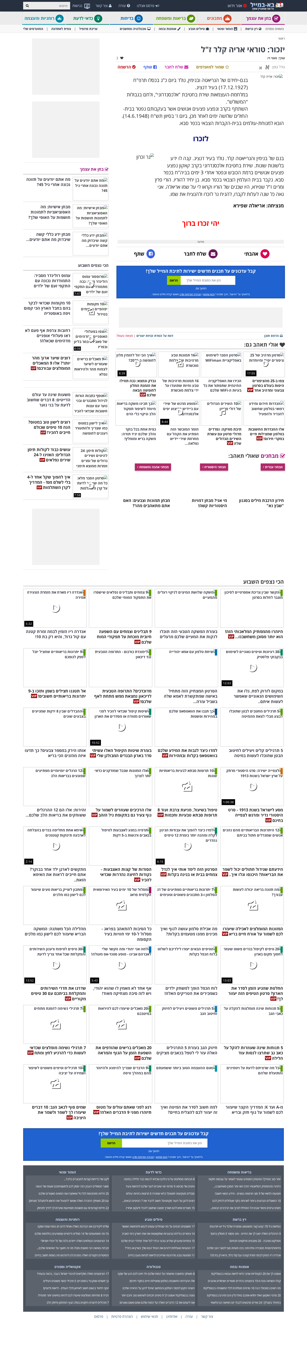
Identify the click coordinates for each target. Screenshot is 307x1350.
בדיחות (127, 18)
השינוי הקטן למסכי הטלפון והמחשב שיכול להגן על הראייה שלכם (158, 1288)
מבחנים (270, 455)
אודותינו (171, 1316)
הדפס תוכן (271, 336)
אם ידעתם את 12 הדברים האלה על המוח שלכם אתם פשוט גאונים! (157, 1302)
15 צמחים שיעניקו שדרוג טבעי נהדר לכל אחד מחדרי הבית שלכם (158, 1241)
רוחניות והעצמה (40, 18)
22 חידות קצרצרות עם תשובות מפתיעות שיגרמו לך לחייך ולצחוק (73, 1208)
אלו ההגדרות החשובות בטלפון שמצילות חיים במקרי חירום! (162, 1281)
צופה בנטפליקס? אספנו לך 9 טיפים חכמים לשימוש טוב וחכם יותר (158, 1295)
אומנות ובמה (167, 29)
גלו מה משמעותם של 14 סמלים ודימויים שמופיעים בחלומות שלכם (72, 1234)
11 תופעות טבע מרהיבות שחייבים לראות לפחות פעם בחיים (161, 1255)
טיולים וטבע (197, 29)
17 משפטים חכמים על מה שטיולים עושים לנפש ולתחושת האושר (158, 1226)
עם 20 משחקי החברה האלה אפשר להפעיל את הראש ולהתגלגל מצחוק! (69, 1201)
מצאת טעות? (124, 336)
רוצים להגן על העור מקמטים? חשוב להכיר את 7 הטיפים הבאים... (158, 1201)
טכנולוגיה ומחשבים (133, 29)
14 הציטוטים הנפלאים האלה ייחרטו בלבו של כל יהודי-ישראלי (75, 1241)
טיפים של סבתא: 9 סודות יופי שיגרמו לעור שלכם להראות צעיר (160, 1186)
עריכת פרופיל (88, 29)
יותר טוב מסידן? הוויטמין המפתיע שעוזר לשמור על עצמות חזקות (245, 1179)
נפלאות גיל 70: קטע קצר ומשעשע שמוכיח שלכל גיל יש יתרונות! (245, 1226)
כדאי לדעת (83, 18)
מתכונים (215, 18)
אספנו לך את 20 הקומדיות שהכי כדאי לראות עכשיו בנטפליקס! (246, 1274)
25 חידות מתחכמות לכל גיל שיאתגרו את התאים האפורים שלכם (74, 1193)
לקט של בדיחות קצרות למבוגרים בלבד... (86, 1179)
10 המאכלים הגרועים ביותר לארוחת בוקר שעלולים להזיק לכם (246, 1201)
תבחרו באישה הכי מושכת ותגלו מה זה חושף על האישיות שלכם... (73, 1248)
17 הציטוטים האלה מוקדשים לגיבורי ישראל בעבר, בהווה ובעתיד (73, 1274)
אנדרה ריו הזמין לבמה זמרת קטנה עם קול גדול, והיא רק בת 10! (245, 1255)
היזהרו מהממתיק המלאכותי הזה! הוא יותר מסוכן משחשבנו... (247, 1186)
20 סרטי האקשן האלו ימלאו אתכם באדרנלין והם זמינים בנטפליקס (244, 1295)
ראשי (281, 38)
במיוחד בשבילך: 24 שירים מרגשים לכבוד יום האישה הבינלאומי (246, 1302)
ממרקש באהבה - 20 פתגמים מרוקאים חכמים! (255, 1241)
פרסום (98, 1316)
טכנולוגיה (154, 1266)
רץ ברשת (251, 29)
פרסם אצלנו (145, 5)
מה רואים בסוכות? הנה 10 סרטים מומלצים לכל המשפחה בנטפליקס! (242, 1288)
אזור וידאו (235, 5)
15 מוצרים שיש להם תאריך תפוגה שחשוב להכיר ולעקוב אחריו (160, 1208)
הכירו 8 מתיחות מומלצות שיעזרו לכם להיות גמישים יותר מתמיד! (73, 1295)
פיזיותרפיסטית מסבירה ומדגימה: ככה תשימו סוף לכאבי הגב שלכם (244, 1248)
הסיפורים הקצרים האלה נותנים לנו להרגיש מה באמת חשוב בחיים (72, 1255)
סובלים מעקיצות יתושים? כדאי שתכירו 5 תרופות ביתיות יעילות (160, 1193)
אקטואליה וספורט (67, 1266)
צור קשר (102, 5)
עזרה (122, 5)
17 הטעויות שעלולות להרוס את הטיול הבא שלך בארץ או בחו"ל (160, 1248)
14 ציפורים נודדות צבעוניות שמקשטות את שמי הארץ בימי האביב (158, 1234)
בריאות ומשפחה (171, 18)
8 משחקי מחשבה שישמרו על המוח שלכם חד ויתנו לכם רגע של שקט (156, 1274)
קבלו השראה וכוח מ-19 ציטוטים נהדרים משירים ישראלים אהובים (244, 1281)
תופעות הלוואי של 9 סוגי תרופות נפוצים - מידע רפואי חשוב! (248, 1193)
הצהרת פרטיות (122, 1316)
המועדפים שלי (33, 29)
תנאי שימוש (209, 294)
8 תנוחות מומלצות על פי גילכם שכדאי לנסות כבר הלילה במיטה (159, 1179)
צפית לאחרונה (61, 29)
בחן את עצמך (259, 18)
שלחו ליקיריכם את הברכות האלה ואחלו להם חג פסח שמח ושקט (73, 1226)
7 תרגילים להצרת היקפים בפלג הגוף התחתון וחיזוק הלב (78, 1302)
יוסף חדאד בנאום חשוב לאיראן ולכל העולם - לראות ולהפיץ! (76, 1288)
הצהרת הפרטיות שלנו (190, 294)
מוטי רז (272, 58)
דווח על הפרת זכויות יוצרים (154, 336)
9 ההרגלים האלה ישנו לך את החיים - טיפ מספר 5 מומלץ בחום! (246, 1234)
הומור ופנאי (225, 29)
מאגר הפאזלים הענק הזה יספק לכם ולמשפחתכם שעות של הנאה (72, 1186)
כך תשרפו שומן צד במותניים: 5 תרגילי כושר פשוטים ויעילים (76, 1281)
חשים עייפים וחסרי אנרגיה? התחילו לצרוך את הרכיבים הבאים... (245, 1208)
